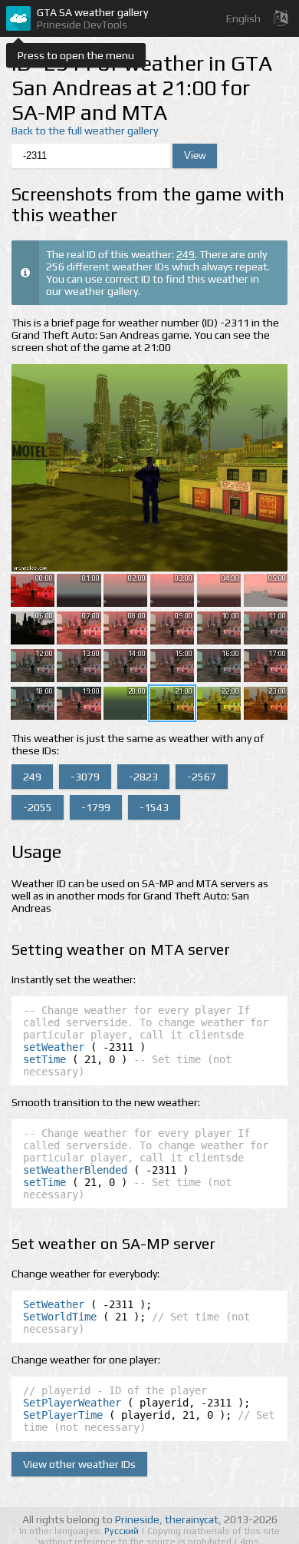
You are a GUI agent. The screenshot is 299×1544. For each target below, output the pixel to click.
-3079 (85, 776)
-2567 (201, 776)
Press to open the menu (76, 55)
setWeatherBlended (75, 1170)
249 (185, 254)
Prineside (137, 1519)
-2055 (37, 807)
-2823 (143, 776)
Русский (122, 1531)
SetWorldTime (60, 1316)
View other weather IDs (79, 1464)
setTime (44, 1059)
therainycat (192, 1519)
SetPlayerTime (63, 1415)
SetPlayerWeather (72, 1403)
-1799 (95, 807)
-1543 (154, 807)
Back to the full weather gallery (85, 130)
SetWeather (53, 1304)
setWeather (53, 1047)
